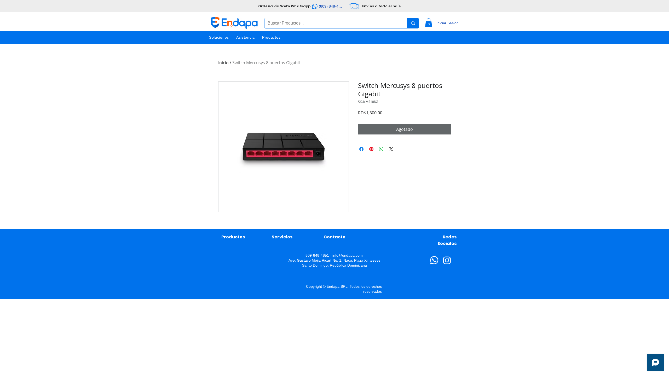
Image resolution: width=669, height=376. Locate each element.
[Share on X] (391, 149)
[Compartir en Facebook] (361, 149)
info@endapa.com (347, 255)
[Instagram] (447, 260)
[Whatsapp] (434, 260)
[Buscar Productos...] (413, 23)
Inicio (223, 63)
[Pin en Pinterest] (371, 149)
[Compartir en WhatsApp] (381, 149)
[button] (428, 22)
